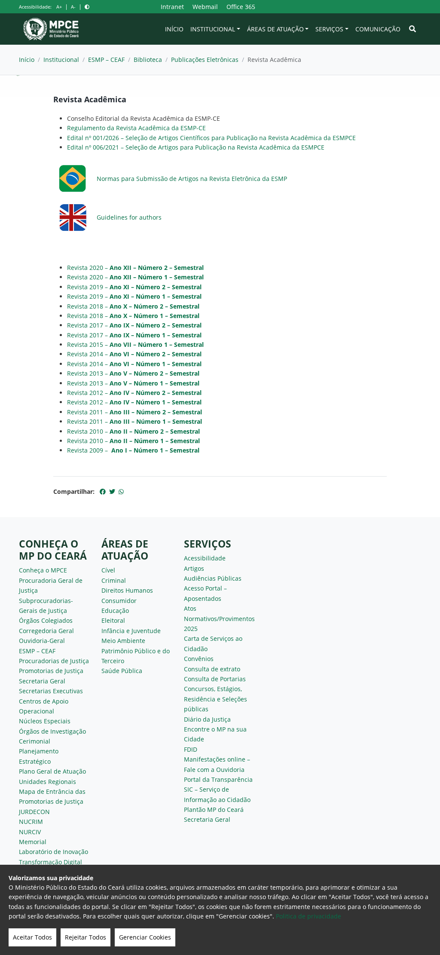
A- (73, 6)
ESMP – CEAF (106, 59)
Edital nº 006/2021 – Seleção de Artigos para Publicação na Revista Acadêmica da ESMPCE (195, 147)
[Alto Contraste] (87, 6)
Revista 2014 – (134, 354)
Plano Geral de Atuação (52, 771)
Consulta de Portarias (215, 679)
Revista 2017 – (134, 325)
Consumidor (119, 601)
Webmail (205, 7)
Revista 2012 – (134, 393)
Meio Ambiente (123, 641)
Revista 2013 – (133, 373)
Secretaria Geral (42, 681)
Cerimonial (34, 741)
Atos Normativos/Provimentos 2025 (219, 618)
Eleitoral (113, 620)
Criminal (113, 580)
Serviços (329, 29)
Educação (115, 610)
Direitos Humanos (127, 590)
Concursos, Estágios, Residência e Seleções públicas (215, 699)
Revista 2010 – (133, 431)
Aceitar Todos (32, 937)
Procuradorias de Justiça (54, 661)
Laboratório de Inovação (53, 852)
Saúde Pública (121, 671)
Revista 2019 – (134, 287)
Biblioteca (148, 59)
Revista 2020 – (135, 267)
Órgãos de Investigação (52, 731)
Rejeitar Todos (85, 937)
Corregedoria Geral (46, 631)
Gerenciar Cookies (145, 937)
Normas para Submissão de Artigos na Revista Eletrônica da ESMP (192, 178)
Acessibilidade (205, 558)
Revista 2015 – (135, 344)
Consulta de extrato (212, 669)
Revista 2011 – (134, 412)
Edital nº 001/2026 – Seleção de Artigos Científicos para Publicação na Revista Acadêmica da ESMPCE (211, 138)
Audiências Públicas (212, 578)
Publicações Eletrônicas (204, 59)
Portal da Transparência (218, 779)
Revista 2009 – (133, 450)
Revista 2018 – (133, 306)
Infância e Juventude (131, 631)
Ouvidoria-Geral (42, 641)
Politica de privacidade (308, 916)
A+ (59, 6)
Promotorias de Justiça (51, 671)
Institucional (212, 29)
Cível (108, 570)
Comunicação (377, 29)
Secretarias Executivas (51, 691)
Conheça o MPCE (43, 570)
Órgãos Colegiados (46, 620)
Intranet (172, 7)
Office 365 (240, 7)
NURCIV (30, 832)
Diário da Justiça (207, 719)
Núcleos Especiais (44, 721)
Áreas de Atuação (275, 29)
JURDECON (34, 812)
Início (174, 29)
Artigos (194, 568)
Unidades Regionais (47, 781)
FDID (190, 749)
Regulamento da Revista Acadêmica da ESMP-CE (136, 128)
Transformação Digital (50, 862)
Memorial (32, 842)
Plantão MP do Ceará (214, 809)
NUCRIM (31, 821)
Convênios (199, 659)
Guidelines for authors (129, 217)
